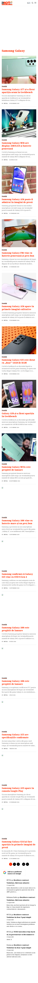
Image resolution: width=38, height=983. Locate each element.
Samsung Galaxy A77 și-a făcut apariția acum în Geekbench (18, 91)
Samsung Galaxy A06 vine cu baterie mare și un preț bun (17, 522)
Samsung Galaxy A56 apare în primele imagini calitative (18, 308)
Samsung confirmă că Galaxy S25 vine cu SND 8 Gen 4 (17, 575)
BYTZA (6, 103)
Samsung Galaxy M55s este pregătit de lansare (16, 468)
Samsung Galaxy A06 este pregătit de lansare (15, 629)
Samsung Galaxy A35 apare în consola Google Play (18, 789)
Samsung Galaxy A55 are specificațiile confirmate (15, 736)
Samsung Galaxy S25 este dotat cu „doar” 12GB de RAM (18, 361)
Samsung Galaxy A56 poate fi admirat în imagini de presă (17, 201)
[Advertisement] (19, 26)
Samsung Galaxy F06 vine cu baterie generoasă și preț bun (18, 254)
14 (23, 864)
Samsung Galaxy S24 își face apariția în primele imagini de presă (18, 844)
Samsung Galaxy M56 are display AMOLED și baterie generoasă (16, 145)
